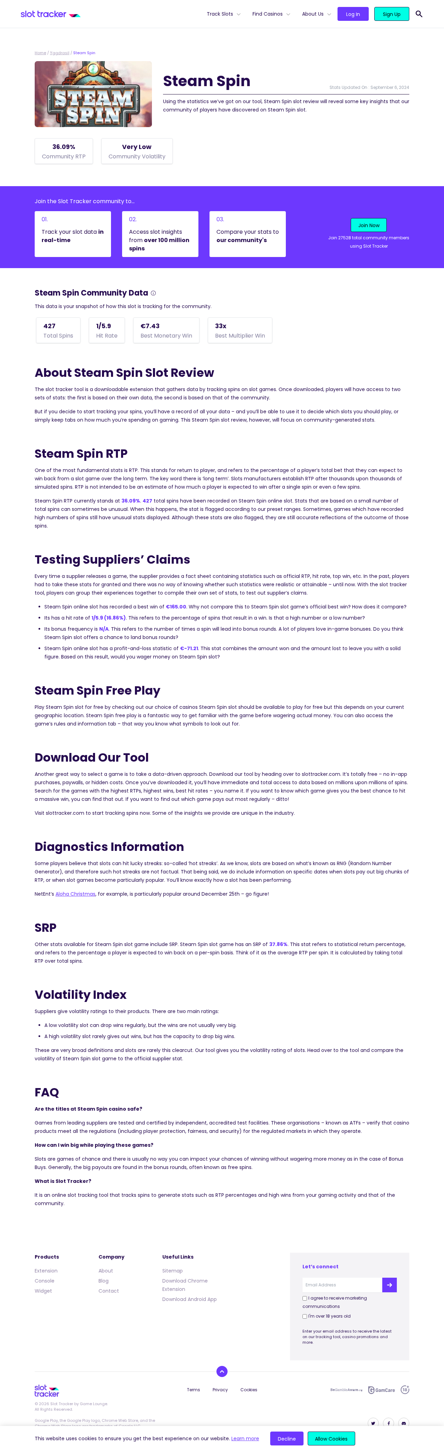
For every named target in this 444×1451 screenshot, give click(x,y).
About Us (313, 13)
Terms (193, 1390)
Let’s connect (320, 1266)
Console (44, 1280)
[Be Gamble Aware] (346, 1390)
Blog (104, 1280)
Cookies (248, 1390)
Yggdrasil (59, 53)
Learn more (245, 1438)
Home (40, 53)
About (106, 1270)
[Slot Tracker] (111, 13)
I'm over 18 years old (329, 1316)
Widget (43, 1290)
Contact (109, 1290)
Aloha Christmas (75, 893)
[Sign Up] (389, 1285)
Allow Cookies (331, 1438)
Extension (46, 1270)
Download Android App (189, 1299)
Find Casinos (268, 13)
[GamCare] (381, 1390)
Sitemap (172, 1270)
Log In (353, 14)
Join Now (368, 225)
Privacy (220, 1390)
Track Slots (220, 13)
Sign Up (392, 14)
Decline (287, 1438)
